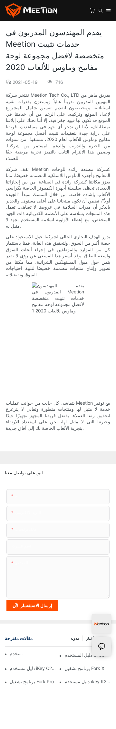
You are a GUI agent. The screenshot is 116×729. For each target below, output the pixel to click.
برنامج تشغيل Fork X (84, 668)
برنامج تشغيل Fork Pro (32, 681)
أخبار (90, 638)
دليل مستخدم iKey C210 (33, 668)
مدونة (75, 638)
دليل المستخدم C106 (84, 655)
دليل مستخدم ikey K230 (87, 681)
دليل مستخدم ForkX (18, 653)
